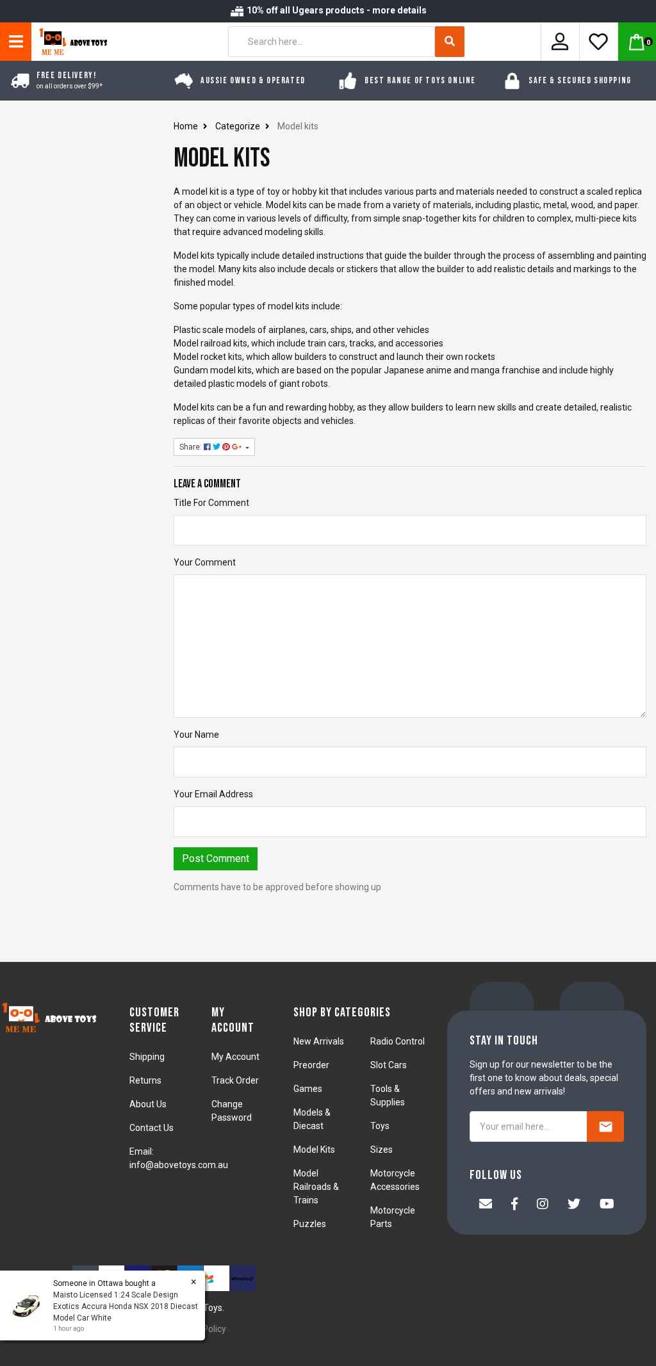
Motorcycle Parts (392, 1217)
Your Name (196, 734)
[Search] (449, 41)
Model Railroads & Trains (316, 1186)
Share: (191, 447)
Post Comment (215, 858)
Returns (145, 1080)
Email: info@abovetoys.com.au (178, 1158)
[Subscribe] (605, 1126)
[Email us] (486, 1205)
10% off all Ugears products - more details (336, 10)
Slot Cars (388, 1065)
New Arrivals (318, 1041)
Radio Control (397, 1041)
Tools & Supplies (387, 1095)
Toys (380, 1126)
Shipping (147, 1057)
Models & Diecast (312, 1119)
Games (307, 1089)
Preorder (311, 1065)
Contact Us (151, 1128)
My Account (235, 1057)
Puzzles (309, 1224)
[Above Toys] (70, 41)
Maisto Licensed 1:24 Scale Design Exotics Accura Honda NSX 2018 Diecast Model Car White (125, 1306)
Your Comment (205, 562)
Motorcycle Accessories (395, 1180)
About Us (148, 1104)
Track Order (235, 1080)
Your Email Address (213, 794)
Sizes (381, 1149)
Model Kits (314, 1149)
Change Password (231, 1111)
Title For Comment (211, 503)
